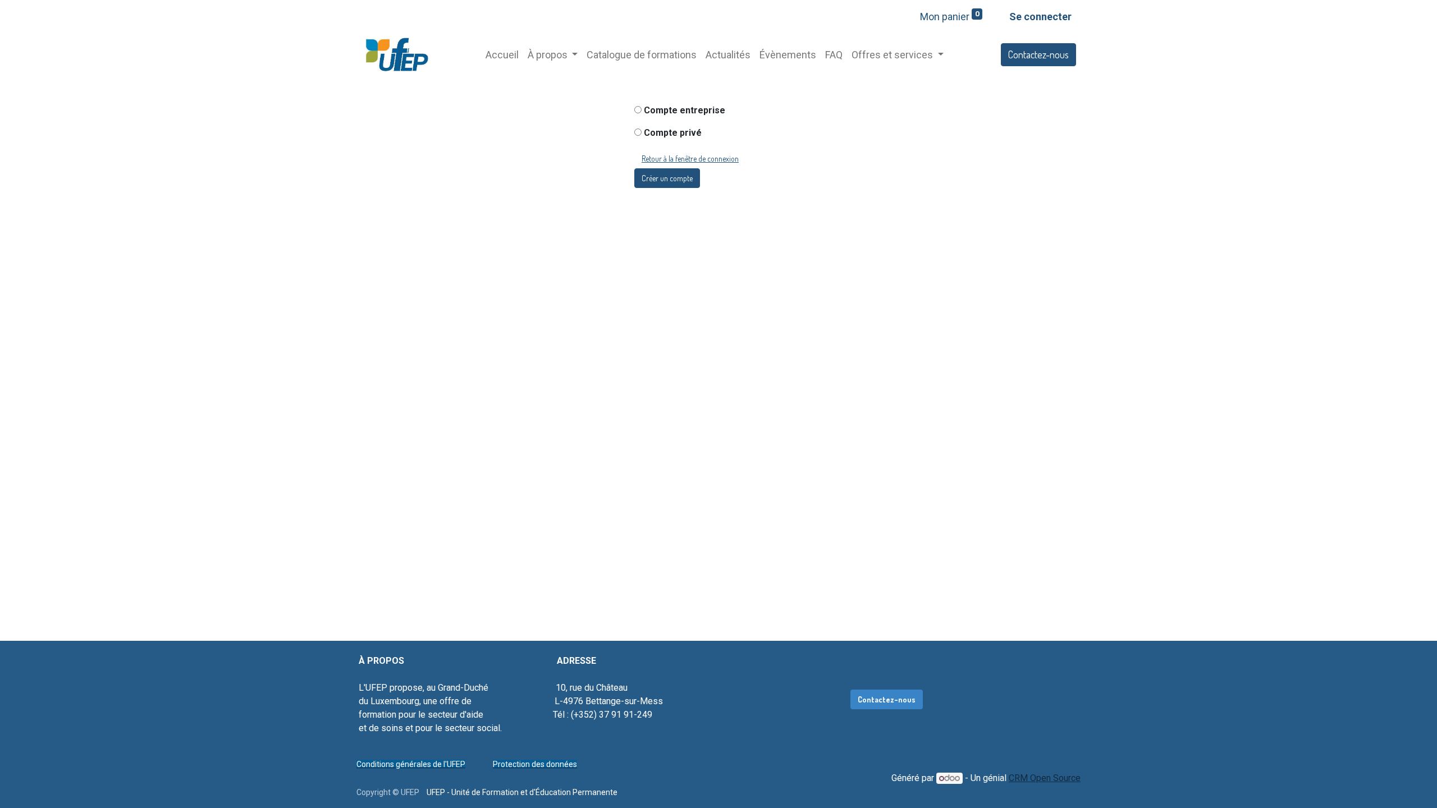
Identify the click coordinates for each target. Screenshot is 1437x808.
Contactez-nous (1038, 54)
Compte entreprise (684, 110)
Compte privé (673, 132)
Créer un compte (667, 178)
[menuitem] (502, 55)
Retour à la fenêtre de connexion (690, 158)
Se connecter (1040, 16)
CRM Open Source (1045, 778)
